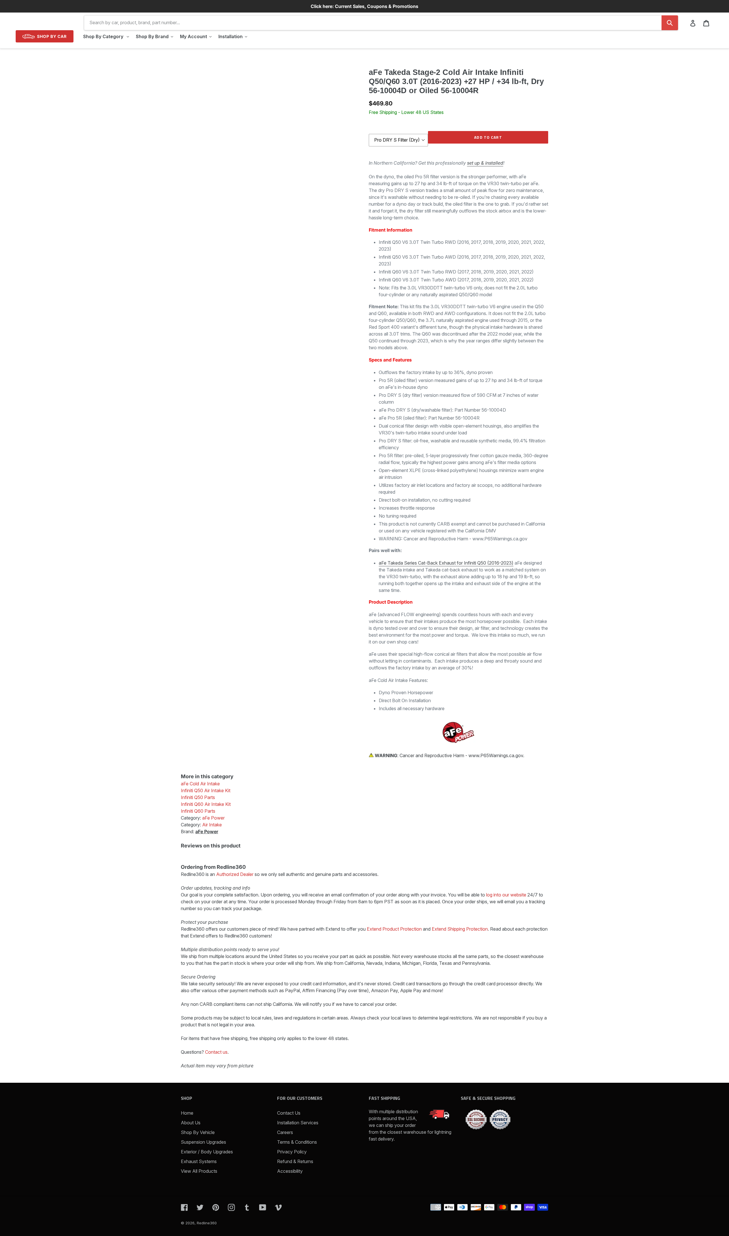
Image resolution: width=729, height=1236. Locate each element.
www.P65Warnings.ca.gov (495, 755)
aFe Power (206, 831)
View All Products (199, 1171)
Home (187, 1113)
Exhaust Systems (199, 1161)
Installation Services (297, 1122)
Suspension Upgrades (203, 1142)
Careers (285, 1132)
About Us (190, 1122)
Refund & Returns (295, 1161)
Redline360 (207, 1223)
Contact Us (288, 1113)
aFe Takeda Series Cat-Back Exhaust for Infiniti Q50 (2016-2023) (446, 563)
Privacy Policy (292, 1152)
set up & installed (485, 163)
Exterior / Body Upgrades (207, 1152)
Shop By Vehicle (198, 1132)
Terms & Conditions (297, 1142)
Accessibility (290, 1171)
